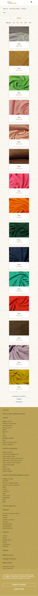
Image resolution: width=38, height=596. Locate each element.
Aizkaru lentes (6, 469)
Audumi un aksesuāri (10, 448)
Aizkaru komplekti (7, 452)
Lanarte (5, 538)
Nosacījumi (19, 402)
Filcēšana (5, 515)
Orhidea (5, 536)
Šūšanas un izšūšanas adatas (10, 483)
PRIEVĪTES (5, 481)
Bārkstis (5, 467)
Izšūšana (5, 517)
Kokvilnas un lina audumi (9, 423)
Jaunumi (6, 410)
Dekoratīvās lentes (8, 528)
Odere (4, 436)
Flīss (4, 12)
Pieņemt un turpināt (19, 584)
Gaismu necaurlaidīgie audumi (11, 454)
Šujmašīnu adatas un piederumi (11, 485)
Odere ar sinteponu (8, 444)
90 (21, 22)
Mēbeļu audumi (8, 555)
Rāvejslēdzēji (6, 497)
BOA (4, 499)
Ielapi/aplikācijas (7, 526)
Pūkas (4, 502)
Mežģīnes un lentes (8, 478)
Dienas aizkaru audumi (9, 456)
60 (17, 22)
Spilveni (5, 542)
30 (14, 22)
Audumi (23, 8)
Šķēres (4, 487)
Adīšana (5, 550)
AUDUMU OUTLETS (9, 559)
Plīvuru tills (6, 432)
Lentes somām (6, 495)
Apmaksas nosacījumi (19, 396)
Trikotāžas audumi (7, 425)
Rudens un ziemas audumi (10, 442)
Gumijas (5, 489)
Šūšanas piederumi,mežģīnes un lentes (16, 475)
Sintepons (5, 522)
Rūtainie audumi (7, 427)
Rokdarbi (6, 510)
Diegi (4, 493)
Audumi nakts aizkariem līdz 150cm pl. (13, 458)
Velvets (4, 429)
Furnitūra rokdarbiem (8, 519)
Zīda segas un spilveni (8, 566)
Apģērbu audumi (7, 421)
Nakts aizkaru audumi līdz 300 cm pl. (13, 460)
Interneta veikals (15, 8)
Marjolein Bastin (7, 540)
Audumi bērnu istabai (8, 464)
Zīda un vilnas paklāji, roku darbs (14, 414)
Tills (4, 434)
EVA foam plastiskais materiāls (11, 513)
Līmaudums (6, 491)
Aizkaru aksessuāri (7, 471)
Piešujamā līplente (7, 524)
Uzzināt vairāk (19, 589)
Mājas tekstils (7, 563)
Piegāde (19, 399)
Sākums (5, 8)
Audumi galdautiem (9, 506)
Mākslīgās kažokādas (8, 438)
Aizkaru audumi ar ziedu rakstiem (12, 462)
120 (25, 22)
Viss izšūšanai (6, 544)
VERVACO (5, 546)
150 (30, 22)
